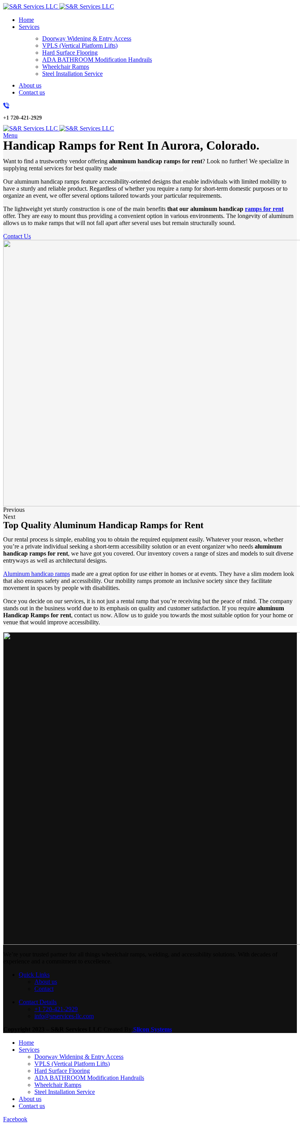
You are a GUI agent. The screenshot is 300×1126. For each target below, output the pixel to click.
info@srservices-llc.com (64, 1016)
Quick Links (34, 974)
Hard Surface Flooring (70, 52)
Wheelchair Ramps (65, 66)
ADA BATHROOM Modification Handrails (97, 59)
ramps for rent (264, 209)
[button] (150, 509)
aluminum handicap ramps (150, 168)
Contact (44, 988)
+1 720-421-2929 (56, 1009)
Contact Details (38, 1002)
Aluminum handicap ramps (36, 573)
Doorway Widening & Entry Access (86, 38)
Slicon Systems (152, 1029)
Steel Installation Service (72, 73)
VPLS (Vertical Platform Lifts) (80, 45)
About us (45, 981)
